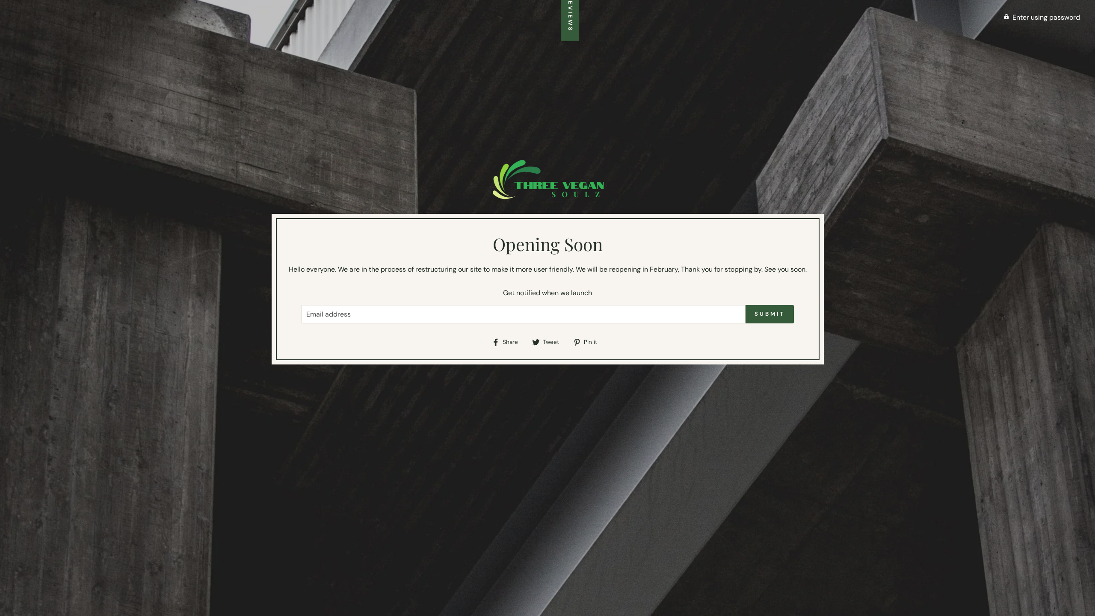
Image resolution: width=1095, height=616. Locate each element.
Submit (769, 313)
